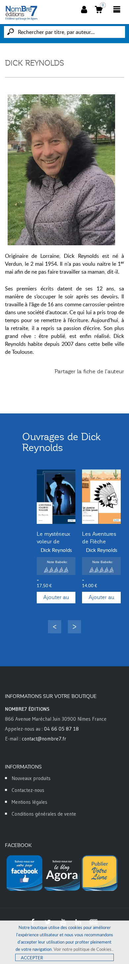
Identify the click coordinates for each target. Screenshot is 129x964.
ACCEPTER (32, 958)
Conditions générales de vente (44, 814)
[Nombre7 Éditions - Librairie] (21, 12)
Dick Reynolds (56, 550)
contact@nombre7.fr (44, 739)
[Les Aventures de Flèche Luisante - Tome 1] (101, 496)
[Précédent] (54, 626)
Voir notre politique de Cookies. (83, 949)
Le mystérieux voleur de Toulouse (53, 541)
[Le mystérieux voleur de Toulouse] (56, 496)
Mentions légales (29, 802)
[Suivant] (74, 626)
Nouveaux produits (31, 778)
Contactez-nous (28, 790)
